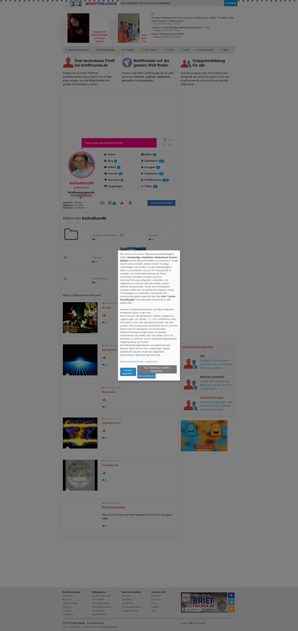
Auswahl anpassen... (128, 372)
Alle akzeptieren (146, 375)
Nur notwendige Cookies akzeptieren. (157, 369)
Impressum (152, 361)
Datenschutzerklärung (131, 361)
